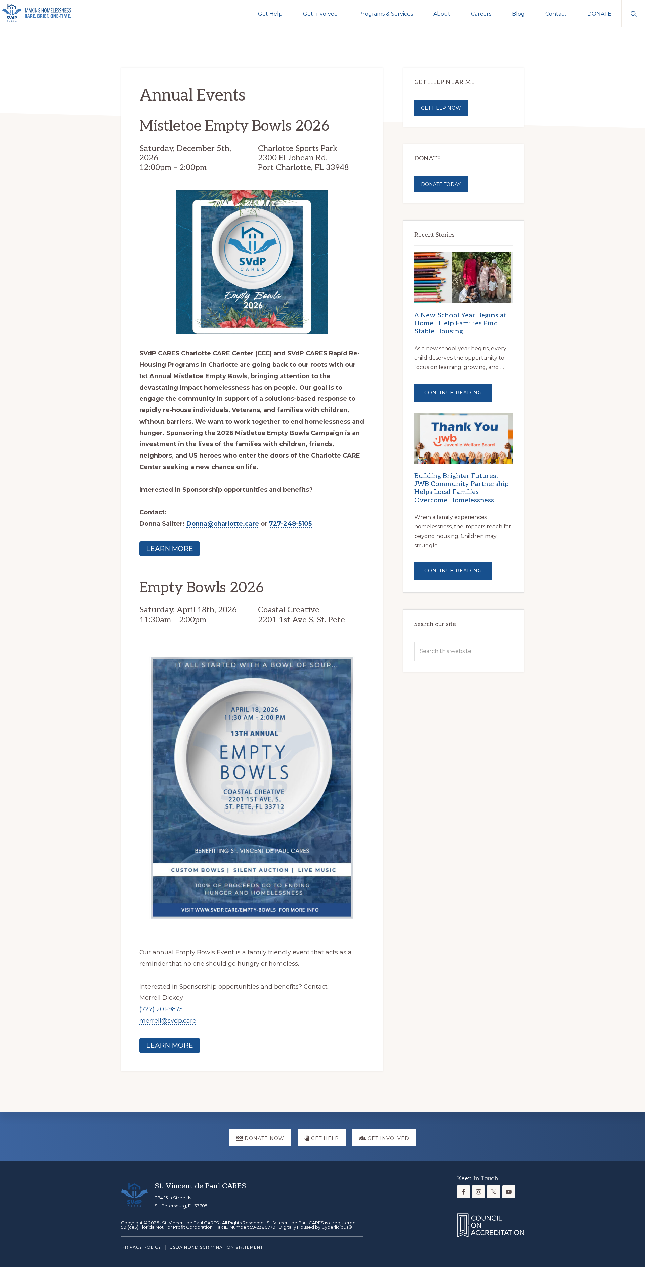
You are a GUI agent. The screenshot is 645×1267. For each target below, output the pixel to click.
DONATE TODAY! (441, 184)
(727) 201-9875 (161, 1009)
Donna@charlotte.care (222, 523)
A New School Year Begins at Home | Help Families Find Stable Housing (460, 323)
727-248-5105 (290, 523)
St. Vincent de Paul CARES (190, 1222)
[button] (633, 13)
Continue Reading (458, 395)
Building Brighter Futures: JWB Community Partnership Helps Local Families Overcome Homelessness (461, 488)
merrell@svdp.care (167, 1020)
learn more (169, 549)
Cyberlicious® (336, 1227)
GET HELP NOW (441, 108)
